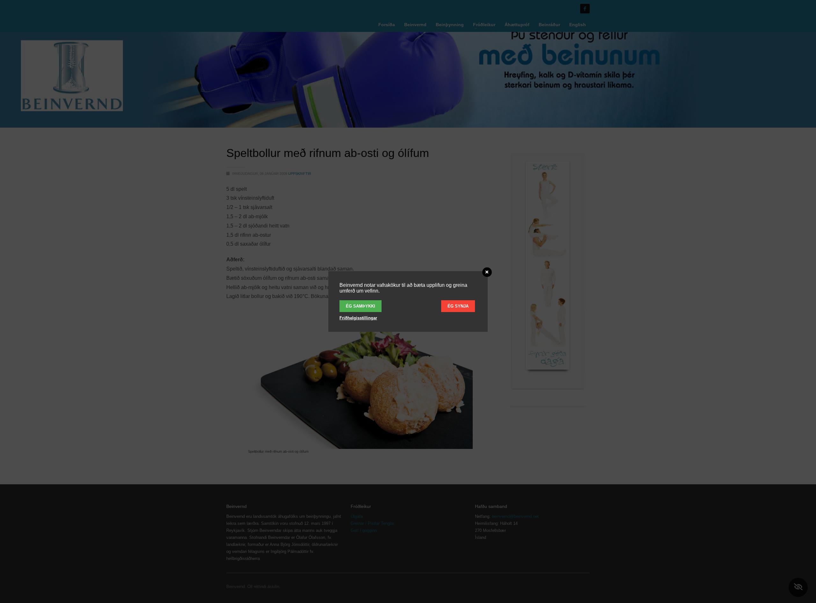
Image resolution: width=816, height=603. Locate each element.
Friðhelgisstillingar (358, 318)
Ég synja (458, 306)
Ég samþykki (360, 306)
